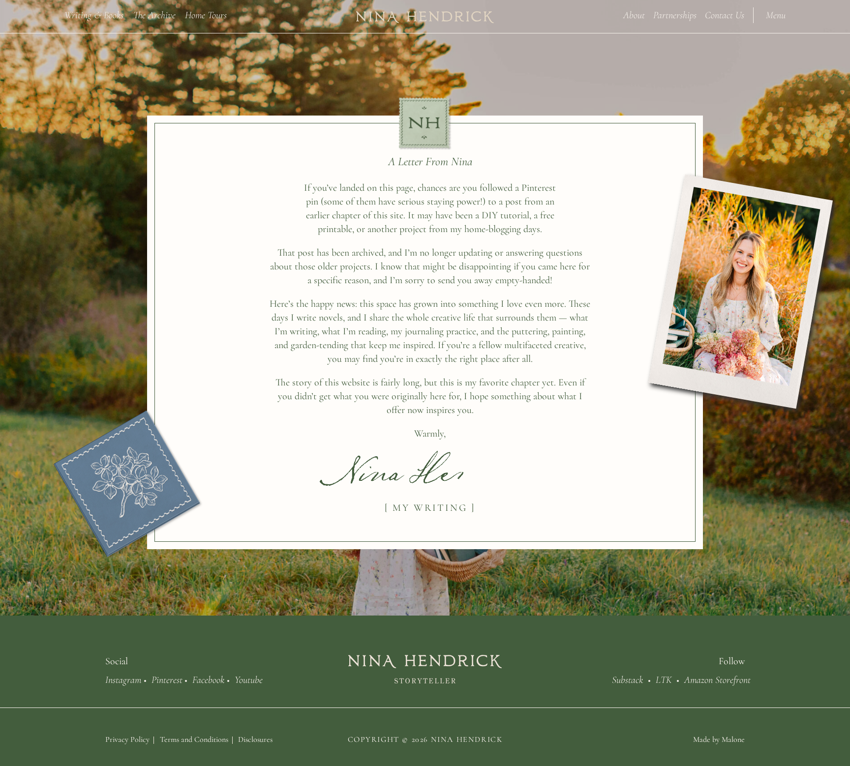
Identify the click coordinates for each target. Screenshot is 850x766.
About (634, 14)
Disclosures (255, 739)
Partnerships (675, 14)
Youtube (249, 679)
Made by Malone (719, 739)
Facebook (208, 679)
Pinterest (167, 679)
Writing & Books (93, 14)
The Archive (154, 14)
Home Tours (206, 14)
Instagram (123, 679)
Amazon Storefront (717, 679)
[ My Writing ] (430, 507)
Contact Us (724, 14)
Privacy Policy (127, 739)
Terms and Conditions (194, 739)
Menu (776, 14)
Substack (627, 679)
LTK (664, 679)
